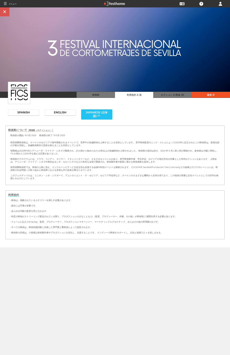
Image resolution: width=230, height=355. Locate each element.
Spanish (23, 112)
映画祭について (30, 130)
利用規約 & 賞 (134, 94)
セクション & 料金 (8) (172, 94)
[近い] (4, 11)
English (60, 112)
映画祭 (95, 94)
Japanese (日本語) (97, 114)
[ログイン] (220, 3)
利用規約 (13, 194)
